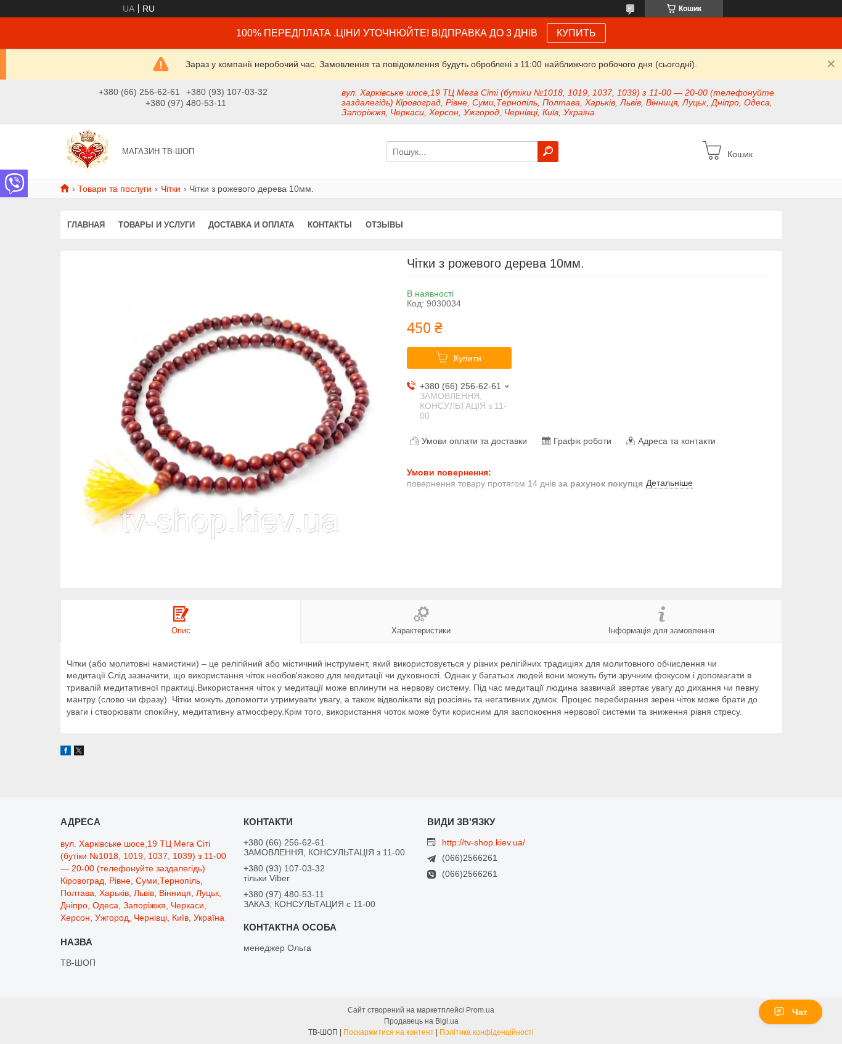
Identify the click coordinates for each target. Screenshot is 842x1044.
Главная (86, 224)
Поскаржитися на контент (388, 1032)
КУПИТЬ (576, 33)
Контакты (330, 224)
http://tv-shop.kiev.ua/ (483, 842)
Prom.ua (480, 1010)
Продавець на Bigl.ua (421, 1021)
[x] (79, 752)
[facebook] (65, 752)
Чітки (171, 189)
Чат (799, 1012)
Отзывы (384, 224)
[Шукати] (547, 151)
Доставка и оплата (251, 224)
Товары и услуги (156, 224)
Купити (467, 358)
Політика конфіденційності (486, 1032)
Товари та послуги (115, 189)
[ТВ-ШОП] (87, 150)
